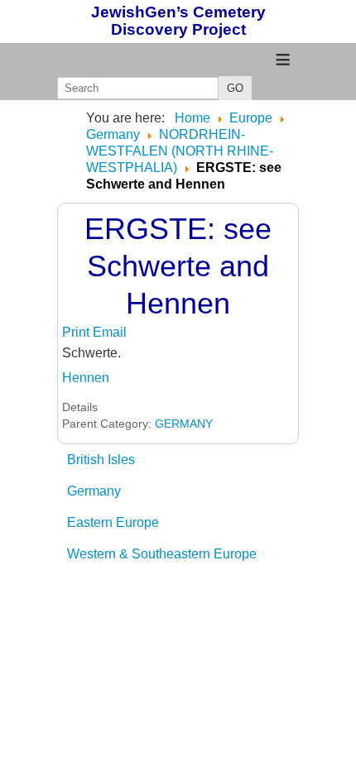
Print (77, 332)
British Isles (101, 460)
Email (110, 332)
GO (235, 88)
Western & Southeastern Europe (162, 554)
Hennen (85, 378)
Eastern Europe (113, 522)
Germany (94, 491)
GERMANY (184, 423)
